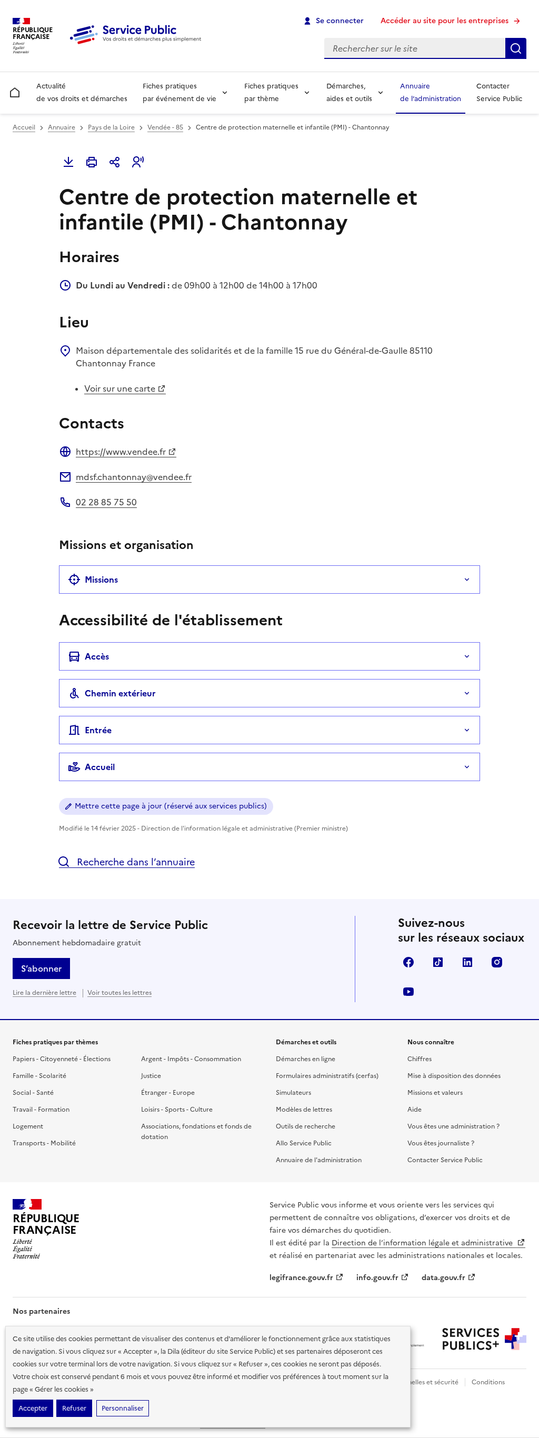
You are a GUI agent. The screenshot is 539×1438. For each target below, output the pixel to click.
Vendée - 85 (165, 127)
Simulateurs (293, 1092)
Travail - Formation (41, 1109)
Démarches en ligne (305, 1059)
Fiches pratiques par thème (271, 92)
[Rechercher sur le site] (515, 48)
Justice (151, 1076)
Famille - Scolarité (39, 1076)
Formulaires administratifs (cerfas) (327, 1076)
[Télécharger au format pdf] (68, 162)
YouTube (408, 991)
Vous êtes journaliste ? (440, 1143)
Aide (414, 1109)
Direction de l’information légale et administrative (423, 1243)
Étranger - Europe (168, 1092)
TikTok (437, 962)
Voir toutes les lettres (119, 992)
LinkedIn (467, 962)
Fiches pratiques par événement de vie (179, 92)
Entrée (98, 730)
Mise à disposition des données (454, 1076)
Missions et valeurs (435, 1092)
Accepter (32, 1408)
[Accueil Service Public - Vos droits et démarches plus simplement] (137, 44)
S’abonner (41, 968)
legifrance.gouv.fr (301, 1277)
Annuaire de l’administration (430, 92)
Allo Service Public (304, 1143)
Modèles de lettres (304, 1109)
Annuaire (61, 127)
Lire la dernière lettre (44, 992)
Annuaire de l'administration (319, 1160)
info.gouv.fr (377, 1277)
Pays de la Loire (111, 127)
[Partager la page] (114, 162)
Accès (97, 656)
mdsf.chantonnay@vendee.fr (134, 477)
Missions (101, 579)
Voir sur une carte (119, 388)
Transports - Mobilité (44, 1143)
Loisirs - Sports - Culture (177, 1109)
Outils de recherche (305, 1126)
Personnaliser (123, 1408)
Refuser (74, 1408)
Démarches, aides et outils (349, 92)
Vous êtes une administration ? (453, 1126)
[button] (137, 162)
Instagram (496, 962)
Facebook (408, 962)
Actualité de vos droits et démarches (81, 92)
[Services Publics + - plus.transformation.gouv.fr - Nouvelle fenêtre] (484, 1339)
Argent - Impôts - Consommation (191, 1059)
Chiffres (419, 1059)
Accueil (24, 127)
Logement (28, 1126)
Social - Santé (33, 1092)
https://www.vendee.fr (121, 451)
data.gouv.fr (443, 1277)
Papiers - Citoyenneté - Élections (62, 1059)
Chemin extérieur (120, 693)
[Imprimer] (91, 162)
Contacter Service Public (499, 92)
